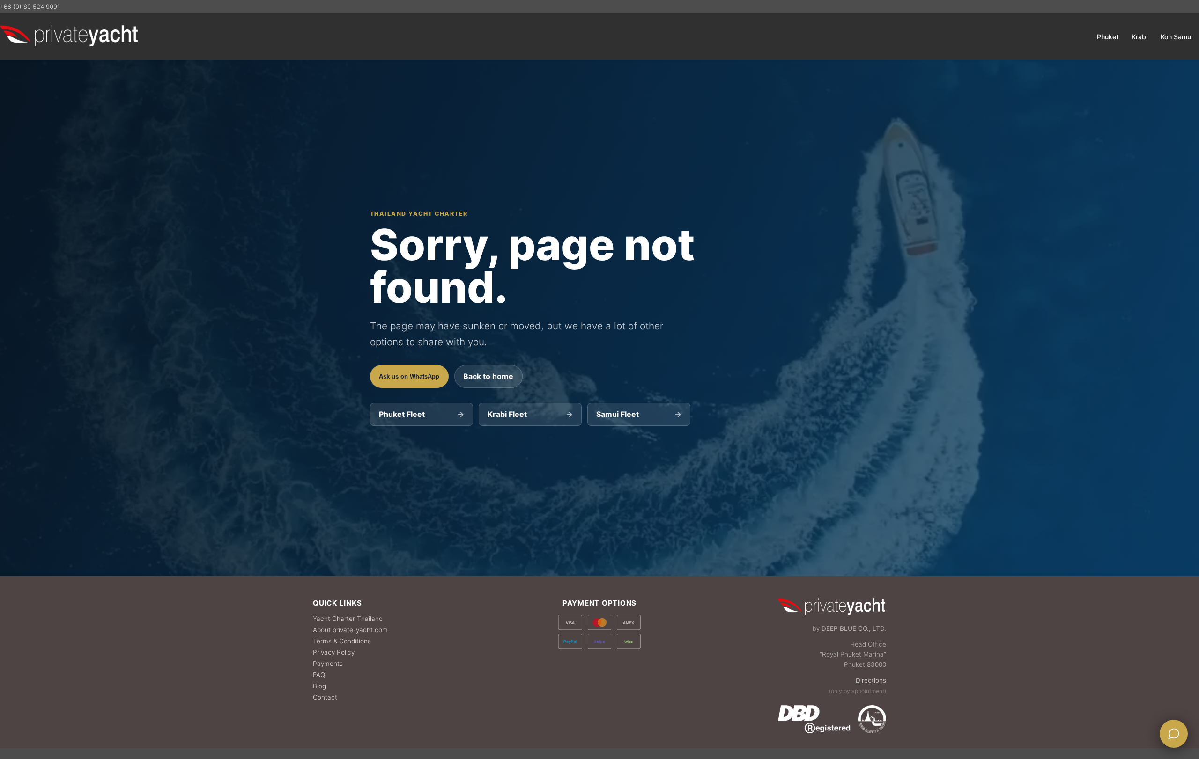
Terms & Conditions (342, 641)
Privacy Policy (334, 652)
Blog (319, 686)
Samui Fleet (638, 414)
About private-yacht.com (350, 630)
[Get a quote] (1174, 734)
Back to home (488, 376)
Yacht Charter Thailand (348, 618)
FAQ (319, 675)
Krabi (1139, 37)
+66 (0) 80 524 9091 (30, 6)
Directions (871, 680)
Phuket (1107, 37)
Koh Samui (1176, 37)
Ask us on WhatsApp (409, 376)
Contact (325, 697)
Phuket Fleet (421, 414)
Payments (328, 663)
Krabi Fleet (530, 414)
